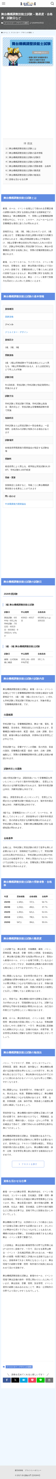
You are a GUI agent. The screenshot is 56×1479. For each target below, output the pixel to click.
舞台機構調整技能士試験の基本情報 (26, 153)
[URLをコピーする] (49, 1380)
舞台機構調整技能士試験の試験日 (24, 157)
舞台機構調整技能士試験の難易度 (24, 170)
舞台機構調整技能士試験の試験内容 (26, 162)
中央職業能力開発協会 (15, 504)
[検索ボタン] (52, 3)
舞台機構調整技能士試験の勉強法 (24, 175)
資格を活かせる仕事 (18, 179)
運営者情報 (19, 1470)
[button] (7, 1380)
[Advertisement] (28, 102)
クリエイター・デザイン (16, 332)
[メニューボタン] (3, 3)
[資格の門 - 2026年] (28, 3)
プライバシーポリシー (33, 1470)
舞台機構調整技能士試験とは (22, 148)
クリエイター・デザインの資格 (16, 23)
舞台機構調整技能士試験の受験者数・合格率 (30, 166)
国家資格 (9, 317)
